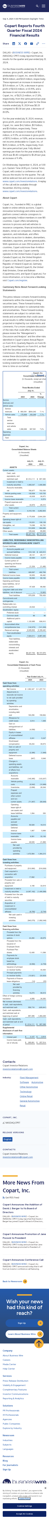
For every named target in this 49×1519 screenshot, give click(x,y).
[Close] (45, 1488)
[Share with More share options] (43, 43)
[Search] (37, 6)
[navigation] (43, 6)
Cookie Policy (24, 1498)
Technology (26, 1091)
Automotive (37, 1082)
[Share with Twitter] (19, 43)
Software (24, 1082)
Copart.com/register (17, 280)
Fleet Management (29, 1077)
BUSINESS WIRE (21, 52)
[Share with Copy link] (37, 43)
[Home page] (14, 6)
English (7, 1139)
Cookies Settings (24, 1506)
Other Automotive (29, 1087)
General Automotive (30, 1101)
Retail (22, 1105)
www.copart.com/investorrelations (20, 181)
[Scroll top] (39, 1343)
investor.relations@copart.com (18, 1069)
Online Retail (26, 1096)
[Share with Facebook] (25, 43)
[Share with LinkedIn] (13, 43)
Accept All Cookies (24, 1514)
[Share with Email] (31, 43)
